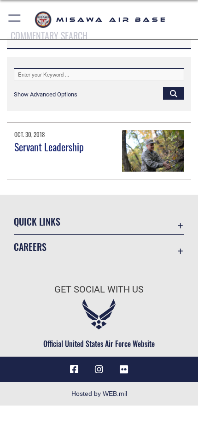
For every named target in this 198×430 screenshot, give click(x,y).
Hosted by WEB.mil (99, 393)
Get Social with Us (99, 289)
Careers (30, 247)
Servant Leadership (49, 146)
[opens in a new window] (124, 369)
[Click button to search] (173, 93)
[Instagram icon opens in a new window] (99, 369)
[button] (15, 19)
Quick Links (37, 221)
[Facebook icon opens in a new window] (74, 369)
